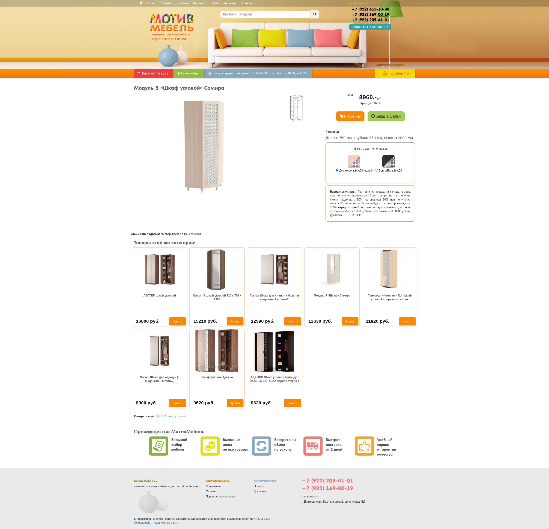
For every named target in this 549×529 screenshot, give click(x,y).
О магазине (213, 486)
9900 (146, 402)
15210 (205, 321)
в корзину (352, 116)
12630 (320, 321)
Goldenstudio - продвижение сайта (156, 522)
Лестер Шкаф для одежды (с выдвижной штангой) (159, 379)
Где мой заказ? (357, 3)
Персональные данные (220, 496)
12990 (262, 321)
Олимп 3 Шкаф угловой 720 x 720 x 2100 (217, 297)
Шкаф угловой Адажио (217, 377)
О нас (151, 3)
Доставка (182, 3)
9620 (203, 402)
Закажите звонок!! (370, 27)
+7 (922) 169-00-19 (327, 488)
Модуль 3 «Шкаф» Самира (332, 295)
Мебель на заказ (223, 3)
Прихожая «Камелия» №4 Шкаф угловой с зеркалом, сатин (390, 297)
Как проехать (310, 496)
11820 (377, 321)
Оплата (165, 3)
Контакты (200, 3)
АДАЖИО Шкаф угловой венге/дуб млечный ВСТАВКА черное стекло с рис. (274, 379)
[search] (315, 14)
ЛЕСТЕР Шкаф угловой (159, 295)
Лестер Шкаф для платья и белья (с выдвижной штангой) (275, 297)
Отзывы (247, 3)
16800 (148, 321)
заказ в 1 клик (388, 116)
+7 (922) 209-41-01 (327, 480)
